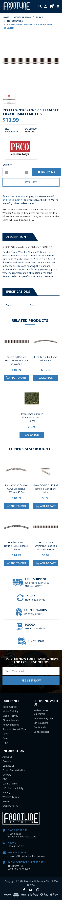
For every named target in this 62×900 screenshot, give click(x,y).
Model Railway (10, 715)
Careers (6, 761)
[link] (24, 890)
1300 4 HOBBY (15, 846)
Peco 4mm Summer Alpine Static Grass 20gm (32, 417)
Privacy (6, 792)
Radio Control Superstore (41, 712)
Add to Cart (18, 377)
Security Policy (10, 805)
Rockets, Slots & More (14, 729)
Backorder (46, 377)
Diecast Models (10, 720)
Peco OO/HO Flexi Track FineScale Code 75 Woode (16, 360)
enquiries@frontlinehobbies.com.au (26, 856)
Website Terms (10, 797)
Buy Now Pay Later (44, 718)
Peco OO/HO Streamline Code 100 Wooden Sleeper (46, 546)
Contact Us (8, 765)
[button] (31, 182)
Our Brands (40, 727)
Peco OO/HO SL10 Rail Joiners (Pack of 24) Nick (45, 489)
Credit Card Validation (13, 770)
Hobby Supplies (10, 724)
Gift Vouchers (41, 722)
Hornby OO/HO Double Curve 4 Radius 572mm (16, 546)
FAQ (4, 779)
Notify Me (47, 171)
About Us (7, 756)
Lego (5, 742)
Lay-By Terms (10, 783)
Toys (5, 733)
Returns (6, 801)
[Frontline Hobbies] (17, 6)
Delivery (6, 774)
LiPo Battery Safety (12, 788)
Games (6, 738)
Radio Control (9, 706)
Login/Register (41, 731)
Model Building (10, 711)
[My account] (45, 6)
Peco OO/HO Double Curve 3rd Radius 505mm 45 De (16, 489)
